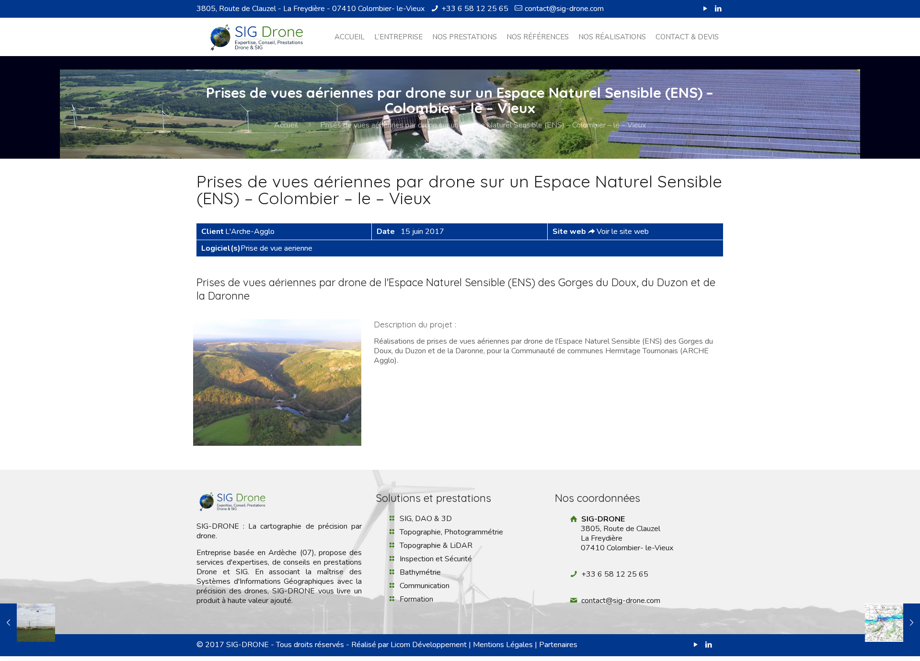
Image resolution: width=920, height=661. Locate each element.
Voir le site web (623, 231)
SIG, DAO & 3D (426, 518)
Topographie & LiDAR (436, 545)
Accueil (286, 125)
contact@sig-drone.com (564, 8)
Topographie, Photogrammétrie (451, 532)
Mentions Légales (503, 644)
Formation (416, 599)
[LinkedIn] (718, 8)
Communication (424, 585)
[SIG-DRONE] (256, 37)
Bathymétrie (420, 572)
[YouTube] (706, 8)
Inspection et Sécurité (436, 559)
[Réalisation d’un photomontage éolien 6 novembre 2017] (27, 622)
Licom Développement (429, 644)
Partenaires (558, 644)
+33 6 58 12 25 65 (474, 8)
